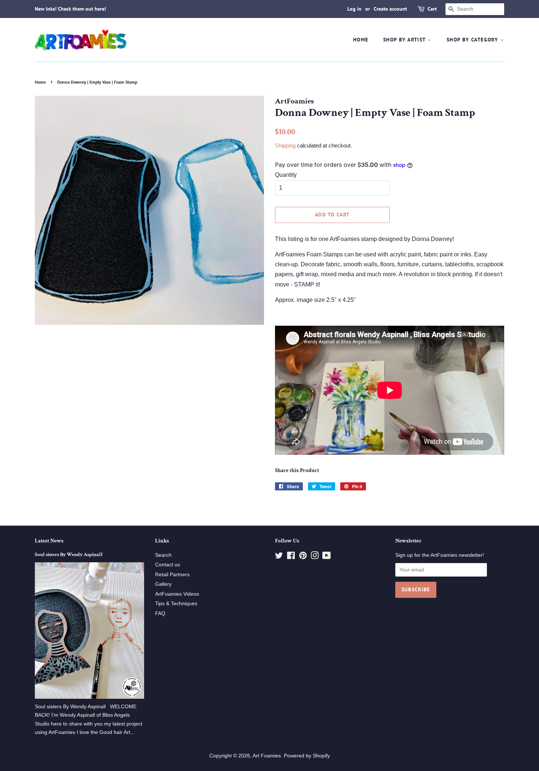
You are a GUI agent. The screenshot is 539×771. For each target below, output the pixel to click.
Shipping (285, 145)
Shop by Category (473, 39)
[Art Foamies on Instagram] (315, 557)
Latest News (49, 540)
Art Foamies (267, 756)
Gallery (163, 584)
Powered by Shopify (307, 756)
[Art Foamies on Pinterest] (303, 557)
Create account (390, 9)
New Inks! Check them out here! (70, 9)
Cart (432, 9)
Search (163, 555)
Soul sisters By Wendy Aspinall (69, 554)
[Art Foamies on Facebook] (291, 557)
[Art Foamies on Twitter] (279, 557)
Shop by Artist (405, 39)
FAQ (160, 613)
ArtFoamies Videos (177, 594)
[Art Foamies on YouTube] (326, 557)
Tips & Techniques (176, 603)
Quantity (286, 175)
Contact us (167, 564)
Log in (354, 9)
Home (360, 39)
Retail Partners (172, 574)
